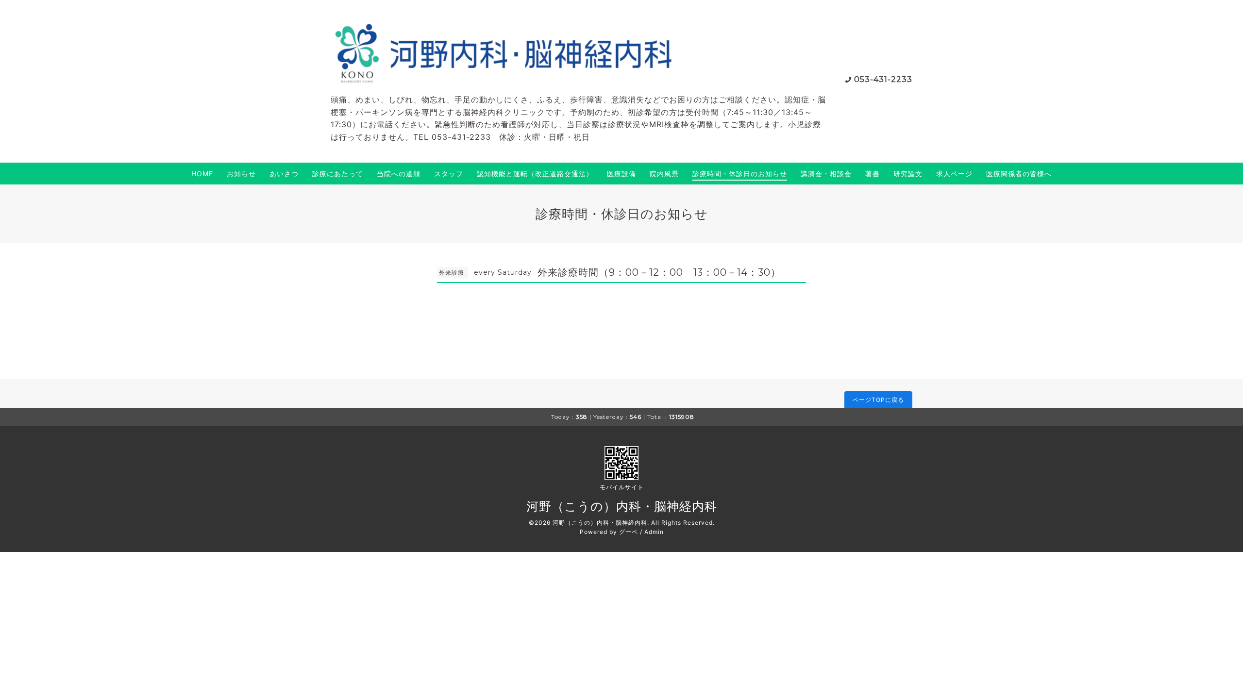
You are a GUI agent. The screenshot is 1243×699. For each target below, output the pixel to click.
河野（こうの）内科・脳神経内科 (621, 506)
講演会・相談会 (826, 173)
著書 (872, 173)
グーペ (628, 531)
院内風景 (664, 173)
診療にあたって (337, 173)
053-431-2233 (883, 79)
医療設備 (621, 173)
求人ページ (954, 173)
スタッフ (448, 173)
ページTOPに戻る (878, 399)
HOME (202, 173)
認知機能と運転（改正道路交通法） (535, 173)
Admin (654, 531)
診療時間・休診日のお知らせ (739, 173)
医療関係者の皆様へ (1019, 173)
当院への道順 (398, 173)
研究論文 (908, 173)
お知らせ (241, 173)
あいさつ (284, 173)
